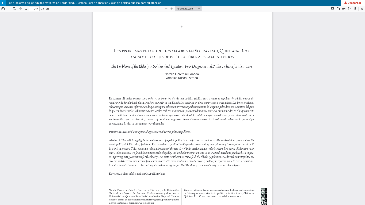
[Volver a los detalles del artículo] (3, 3)
